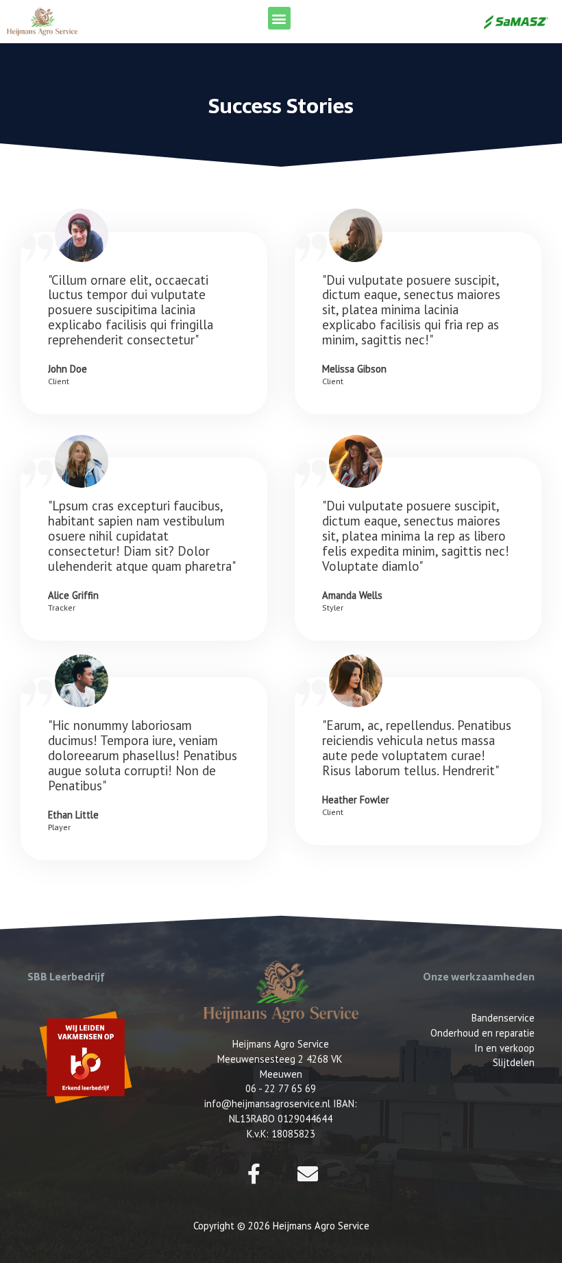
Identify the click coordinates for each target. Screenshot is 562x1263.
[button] (279, 18)
